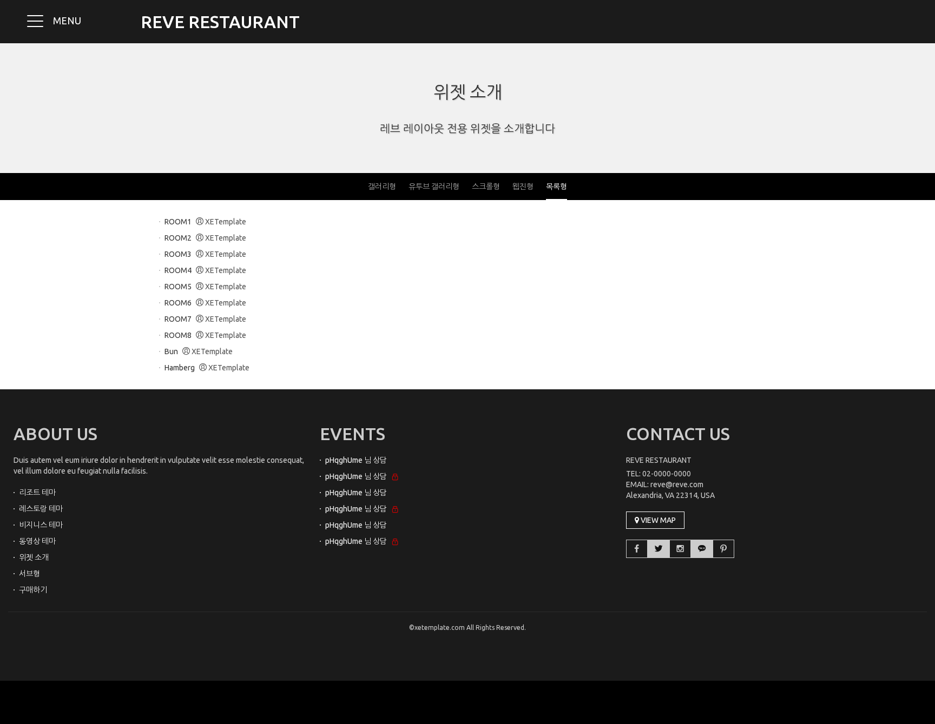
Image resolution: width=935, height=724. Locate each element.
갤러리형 (382, 186)
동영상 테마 (37, 541)
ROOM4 (178, 270)
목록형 (556, 186)
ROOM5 (178, 286)
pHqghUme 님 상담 (356, 460)
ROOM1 (178, 221)
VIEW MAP (657, 520)
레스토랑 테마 (41, 508)
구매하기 (33, 590)
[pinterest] (723, 549)
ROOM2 (178, 238)
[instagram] (680, 549)
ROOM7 (178, 319)
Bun (171, 351)
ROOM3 (178, 254)
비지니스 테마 (41, 525)
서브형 (29, 573)
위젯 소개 (467, 92)
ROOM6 (178, 302)
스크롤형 (486, 186)
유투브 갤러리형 (434, 186)
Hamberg (179, 367)
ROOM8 (178, 335)
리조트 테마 (37, 492)
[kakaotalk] (702, 549)
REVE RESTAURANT (220, 21)
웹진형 (523, 186)
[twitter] (658, 549)
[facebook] (637, 549)
